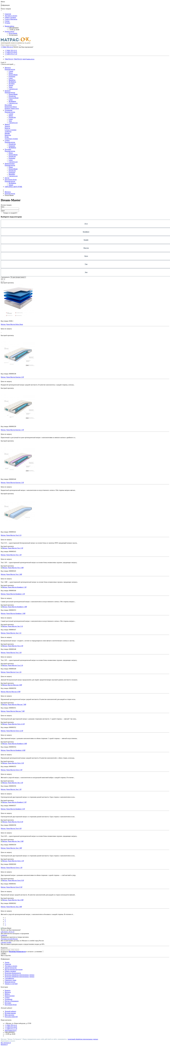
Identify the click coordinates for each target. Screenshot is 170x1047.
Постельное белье (11, 179)
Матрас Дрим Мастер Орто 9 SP (11, 887)
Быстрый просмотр (7, 283)
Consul (11, 71)
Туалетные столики (11, 139)
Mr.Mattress (12, 82)
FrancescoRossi (13, 98)
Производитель (10, 69)
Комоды (7, 128)
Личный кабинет (10, 1011)
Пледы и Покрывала (11, 1001)
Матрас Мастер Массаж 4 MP (10, 691)
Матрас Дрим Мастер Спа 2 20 (11, 672)
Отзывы (7, 23)
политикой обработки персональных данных (83, 1039)
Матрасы (8, 67)
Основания (8, 110)
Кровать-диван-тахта (12, 108)
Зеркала (7, 126)
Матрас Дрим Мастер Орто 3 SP (11, 770)
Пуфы (7, 137)
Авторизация (13, 35)
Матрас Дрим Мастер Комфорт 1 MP (13, 613)
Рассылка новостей (11, 1016)
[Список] (1, 281)
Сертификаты (9, 978)
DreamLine (12, 96)
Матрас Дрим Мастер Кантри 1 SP (12, 430)
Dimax (11, 73)
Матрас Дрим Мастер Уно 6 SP (11, 828)
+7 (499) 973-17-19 (11, 54)
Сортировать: (5, 277)
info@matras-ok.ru (28, 59)
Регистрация (13, 33)
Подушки (8, 149)
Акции (7, 962)
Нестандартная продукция (13, 969)
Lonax (11, 78)
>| (5, 925)
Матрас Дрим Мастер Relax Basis (12, 324)
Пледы (7, 178)
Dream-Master (13, 75)
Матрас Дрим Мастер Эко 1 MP (11, 848)
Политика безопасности (13, 973)
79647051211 (9, 59)
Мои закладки (9, 1015)
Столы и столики (10, 130)
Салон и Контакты (11, 19)
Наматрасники (10, 163)
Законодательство (11, 968)
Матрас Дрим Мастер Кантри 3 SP (12, 482)
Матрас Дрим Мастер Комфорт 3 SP (13, 809)
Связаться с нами (10, 980)
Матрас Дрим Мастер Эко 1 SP (11, 789)
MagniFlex (12, 80)
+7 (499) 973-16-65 (11, 52)
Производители (10, 982)
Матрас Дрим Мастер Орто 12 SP (12, 731)
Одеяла (7, 140)
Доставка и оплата (11, 15)
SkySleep (12, 83)
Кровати (7, 91)
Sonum (11, 85)
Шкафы (7, 133)
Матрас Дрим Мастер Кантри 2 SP (12, 377)
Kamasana (12, 76)
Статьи (7, 21)
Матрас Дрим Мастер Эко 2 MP (11, 906)
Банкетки (8, 135)
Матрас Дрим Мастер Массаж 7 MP (13, 711)
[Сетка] (3, 281)
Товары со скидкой (9, 213)
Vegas (10, 87)
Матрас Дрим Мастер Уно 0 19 (11, 535)
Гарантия (8, 14)
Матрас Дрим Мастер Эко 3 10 (11, 633)
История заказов (10, 1013)
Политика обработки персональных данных (19, 975)
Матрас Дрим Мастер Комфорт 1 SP (13, 594)
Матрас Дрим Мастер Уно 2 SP (11, 652)
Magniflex (12, 174)
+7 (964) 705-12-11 (11, 50)
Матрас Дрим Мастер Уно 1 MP (11, 574)
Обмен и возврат (10, 17)
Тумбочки (8, 131)
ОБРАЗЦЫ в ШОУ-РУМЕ (13, 186)
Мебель (7, 124)
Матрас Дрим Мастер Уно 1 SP (11, 555)
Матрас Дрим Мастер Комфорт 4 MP (13, 750)
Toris (10, 121)
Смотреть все (13, 89)
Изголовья (8, 105)
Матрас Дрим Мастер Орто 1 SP (11, 867)
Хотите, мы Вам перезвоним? (23, 47)
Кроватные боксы (11, 107)
